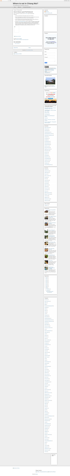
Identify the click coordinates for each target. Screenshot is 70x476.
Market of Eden (47, 112)
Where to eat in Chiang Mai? (25, 3)
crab (45, 333)
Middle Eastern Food (48, 192)
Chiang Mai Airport (47, 132)
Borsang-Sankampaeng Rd (49, 305)
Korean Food (47, 378)
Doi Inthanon (46, 138)
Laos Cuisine (47, 189)
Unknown (47, 11)
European (46, 177)
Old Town (46, 152)
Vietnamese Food (47, 448)
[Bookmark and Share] (17, 36)
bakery (46, 302)
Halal (45, 360)
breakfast (46, 307)
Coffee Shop (46, 172)
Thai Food (46, 195)
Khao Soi (46, 377)
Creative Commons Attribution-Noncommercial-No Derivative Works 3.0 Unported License (50, 69)
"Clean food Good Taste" (22, 21)
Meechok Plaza (47, 147)
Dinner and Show (47, 175)
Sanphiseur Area (47, 425)
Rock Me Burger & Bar (52, 242)
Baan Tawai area (47, 127)
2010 (46, 285)
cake (45, 313)
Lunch (45, 383)
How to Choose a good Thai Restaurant (49, 292)
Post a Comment (17, 43)
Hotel (45, 364)
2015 (46, 278)
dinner (46, 338)
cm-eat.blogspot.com (48, 72)
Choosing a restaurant (19, 39)
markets (46, 386)
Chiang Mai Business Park (49, 133)
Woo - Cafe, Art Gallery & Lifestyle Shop (52, 217)
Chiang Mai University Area (49, 135)
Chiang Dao (46, 315)
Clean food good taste (25, 39)
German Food (47, 355)
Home (30, 47)
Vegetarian (46, 197)
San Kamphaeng (47, 158)
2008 (46, 287)
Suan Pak (46, 439)
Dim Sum (46, 336)
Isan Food (46, 183)
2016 (46, 277)
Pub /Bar (46, 414)
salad (45, 422)
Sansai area (46, 161)
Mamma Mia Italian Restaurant (51, 249)
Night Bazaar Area (47, 149)
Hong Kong (46, 181)
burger (46, 310)
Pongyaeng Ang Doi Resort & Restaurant (52, 236)
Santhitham (46, 163)
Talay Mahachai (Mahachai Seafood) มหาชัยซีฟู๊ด (52, 268)
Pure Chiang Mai (47, 114)
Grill (45, 358)
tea (45, 443)
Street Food (46, 437)
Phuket (46, 406)
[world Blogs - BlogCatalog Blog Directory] (42, 471)
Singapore (46, 205)
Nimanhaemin (47, 150)
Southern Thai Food (48, 434)
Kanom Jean (46, 374)
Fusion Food (46, 180)
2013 (46, 281)
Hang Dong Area (47, 361)
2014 (46, 280)
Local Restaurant (47, 381)
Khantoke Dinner (47, 375)
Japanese (46, 186)
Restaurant (46, 417)
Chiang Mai (46, 130)
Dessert (46, 335)
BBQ (45, 304)
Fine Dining (46, 349)
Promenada (46, 155)
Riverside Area (47, 420)
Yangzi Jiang (50, 260)
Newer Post (16, 47)
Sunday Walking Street (48, 164)
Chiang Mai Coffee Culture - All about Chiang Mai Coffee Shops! (50, 108)
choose (26, 13)
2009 (46, 286)
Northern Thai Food (48, 194)
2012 (46, 282)
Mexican (46, 191)
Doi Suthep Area (47, 141)
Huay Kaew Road (47, 144)
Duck (45, 346)
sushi (45, 442)
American (46, 169)
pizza (45, 409)
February (47, 290)
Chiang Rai (46, 136)
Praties (46, 411)
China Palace (47, 324)
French (46, 178)
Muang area (46, 394)
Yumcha (46, 451)
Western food (47, 200)
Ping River (46, 153)
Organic (46, 403)
